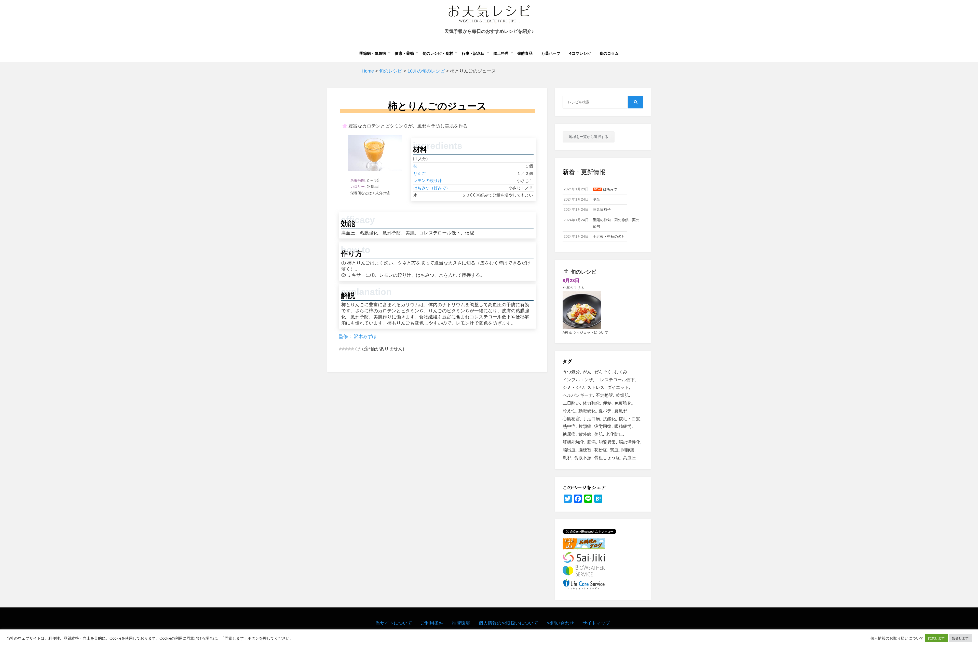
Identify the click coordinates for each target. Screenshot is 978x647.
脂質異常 (607, 442)
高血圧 (629, 457)
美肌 (598, 434)
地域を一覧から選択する (588, 137)
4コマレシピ (580, 53)
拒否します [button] (960, 638)
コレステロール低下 (615, 379)
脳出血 (569, 449)
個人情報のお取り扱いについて (897, 638)
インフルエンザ (578, 379)
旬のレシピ (583, 272)
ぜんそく (603, 372)
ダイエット (618, 387)
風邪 (567, 457)
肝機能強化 (573, 442)
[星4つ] (349, 348)
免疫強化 (623, 403)
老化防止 (614, 434)
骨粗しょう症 (607, 457)
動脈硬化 (587, 411)
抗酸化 (609, 418)
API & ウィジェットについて (585, 332)
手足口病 (591, 418)
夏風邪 (620, 411)
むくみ (620, 372)
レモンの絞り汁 (427, 180)
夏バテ (605, 411)
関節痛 (627, 449)
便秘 (607, 403)
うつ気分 (571, 372)
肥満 (591, 442)
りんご (419, 173)
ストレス (595, 387)
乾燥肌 (622, 395)
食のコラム (609, 53)
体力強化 (591, 403)
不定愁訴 (604, 395)
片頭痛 (584, 426)
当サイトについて (393, 623)
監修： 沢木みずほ (358, 336)
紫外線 (584, 434)
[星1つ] (340, 348)
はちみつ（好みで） (431, 188)
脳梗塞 (584, 449)
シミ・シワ (573, 387)
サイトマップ (596, 623)
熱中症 (569, 426)
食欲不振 (582, 457)
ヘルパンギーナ (578, 395)
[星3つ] (346, 348)
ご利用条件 (431, 623)
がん (587, 372)
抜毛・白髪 (629, 418)
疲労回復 (603, 426)
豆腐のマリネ (573, 288)
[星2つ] (343, 348)
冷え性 (569, 411)
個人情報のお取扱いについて (508, 623)
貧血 (614, 449)
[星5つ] (352, 348)
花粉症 (600, 449)
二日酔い (571, 403)
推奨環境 (461, 623)
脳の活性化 (629, 442)
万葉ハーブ (550, 53)
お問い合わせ (560, 623)
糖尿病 (569, 434)
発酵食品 (525, 53)
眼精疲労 (623, 426)
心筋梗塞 (571, 418)
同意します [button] (936, 638)
